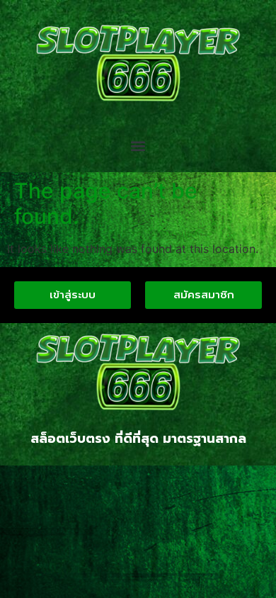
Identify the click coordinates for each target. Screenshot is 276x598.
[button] (138, 146)
